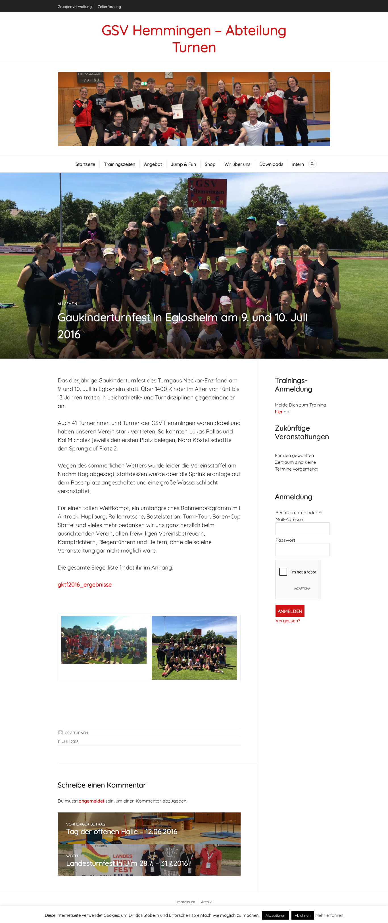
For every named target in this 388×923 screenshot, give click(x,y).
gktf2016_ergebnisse (85, 584)
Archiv (206, 901)
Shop (210, 164)
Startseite (85, 164)
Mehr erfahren (329, 915)
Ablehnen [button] (303, 915)
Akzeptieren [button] (275, 915)
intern (298, 164)
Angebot (153, 164)
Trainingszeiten (119, 164)
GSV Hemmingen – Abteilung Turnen (194, 37)
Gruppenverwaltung (75, 6)
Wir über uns (237, 164)
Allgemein (67, 303)
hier (279, 411)
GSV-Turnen (76, 732)
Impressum (185, 901)
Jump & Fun (183, 164)
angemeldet (91, 800)
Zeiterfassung (109, 6)
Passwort (285, 540)
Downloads (271, 164)
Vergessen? (288, 620)
